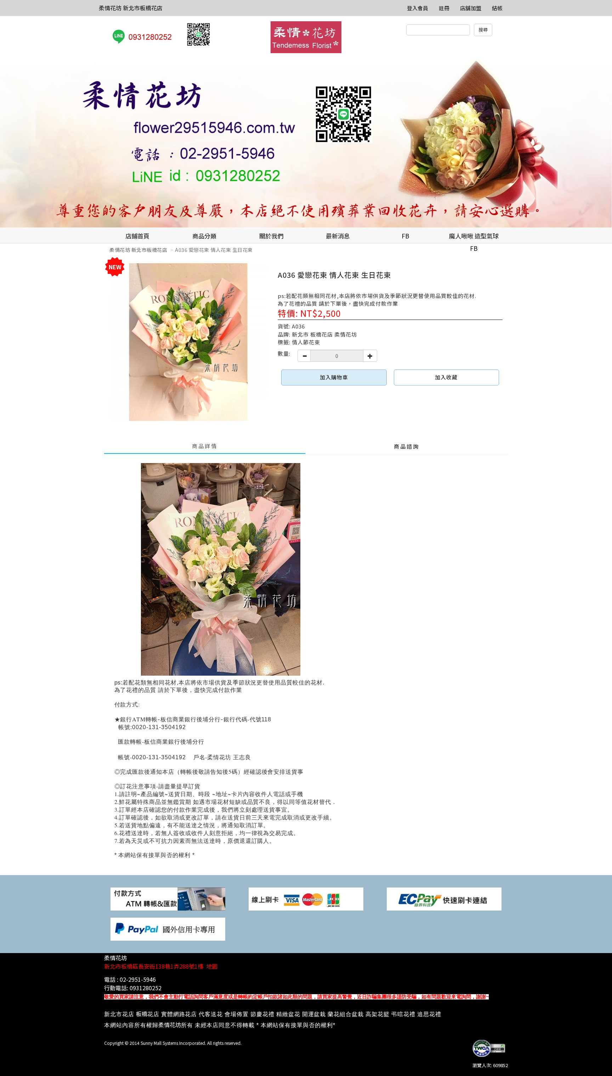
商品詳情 (204, 446)
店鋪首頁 (137, 235)
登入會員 (417, 8)
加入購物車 (334, 377)
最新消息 (338, 235)
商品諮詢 (406, 446)
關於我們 (271, 235)
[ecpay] (444, 898)
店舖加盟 (470, 8)
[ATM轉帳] (167, 898)
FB (405, 235)
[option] (306, 142)
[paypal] (167, 928)
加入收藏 (446, 377)
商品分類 (204, 235)
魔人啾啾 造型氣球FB (474, 237)
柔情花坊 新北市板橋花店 (131, 8)
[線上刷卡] (306, 898)
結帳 (497, 8)
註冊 (444, 8)
